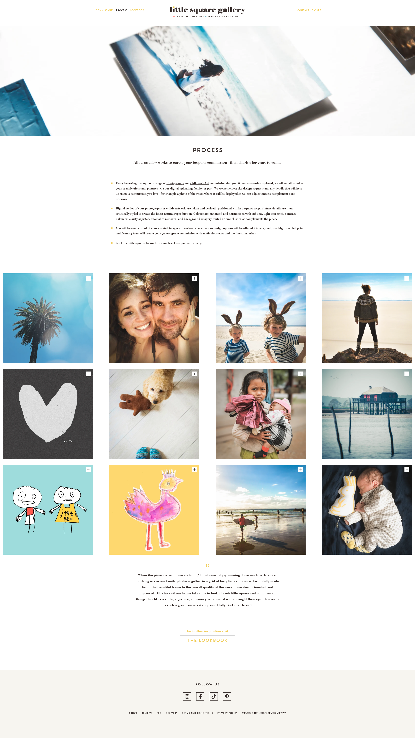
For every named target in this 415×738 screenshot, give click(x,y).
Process (121, 10)
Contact (303, 10)
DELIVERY (172, 713)
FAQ (158, 713)
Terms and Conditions (197, 713)
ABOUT (133, 713)
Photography (175, 183)
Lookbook (137, 10)
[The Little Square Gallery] (207, 15)
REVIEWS (146, 713)
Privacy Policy (227, 713)
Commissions (104, 10)
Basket (316, 10)
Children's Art (199, 183)
